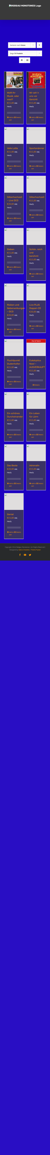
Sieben (10, 249)
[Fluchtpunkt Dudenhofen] (13, 347)
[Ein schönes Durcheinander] (13, 400)
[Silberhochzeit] (36, 184)
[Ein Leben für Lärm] (36, 400)
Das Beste (12, 465)
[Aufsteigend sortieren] (39, 45)
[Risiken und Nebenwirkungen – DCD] (13, 292)
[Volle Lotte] (13, 135)
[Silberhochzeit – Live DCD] (13, 184)
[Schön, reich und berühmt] (36, 236)
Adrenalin (34, 465)
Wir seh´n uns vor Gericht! (34, 96)
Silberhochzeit (36, 197)
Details (18, 117)
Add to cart (11, 118)
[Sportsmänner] (36, 135)
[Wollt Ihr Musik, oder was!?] (13, 80)
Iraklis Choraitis (23, 550)
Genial (10, 514)
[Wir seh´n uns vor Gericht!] (36, 80)
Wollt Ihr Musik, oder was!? (13, 96)
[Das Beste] (13, 452)
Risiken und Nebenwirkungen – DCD (16, 308)
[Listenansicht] (27, 60)
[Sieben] (13, 236)
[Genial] (13, 501)
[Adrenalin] (36, 452)
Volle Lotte (12, 148)
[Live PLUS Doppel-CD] (36, 292)
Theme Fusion (36, 550)
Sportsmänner (36, 148)
